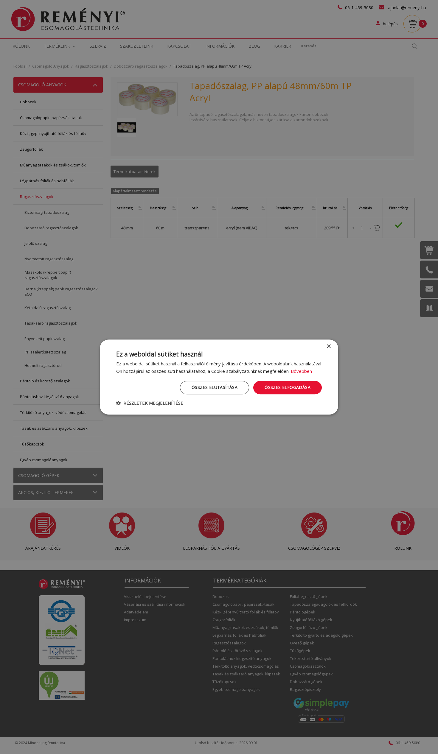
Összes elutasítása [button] (214, 387)
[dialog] (219, 377)
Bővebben (301, 371)
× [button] (328, 346)
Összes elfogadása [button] (287, 387)
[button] (149, 403)
